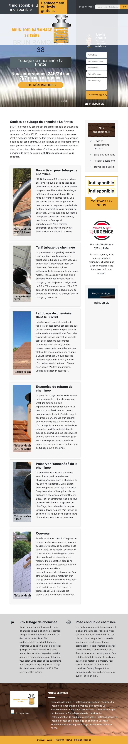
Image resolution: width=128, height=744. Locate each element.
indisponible (23, 5)
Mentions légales (82, 739)
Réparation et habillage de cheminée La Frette (80, 709)
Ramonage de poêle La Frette (66, 702)
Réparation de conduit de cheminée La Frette (80, 717)
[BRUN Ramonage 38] (41, 29)
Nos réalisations (40, 85)
